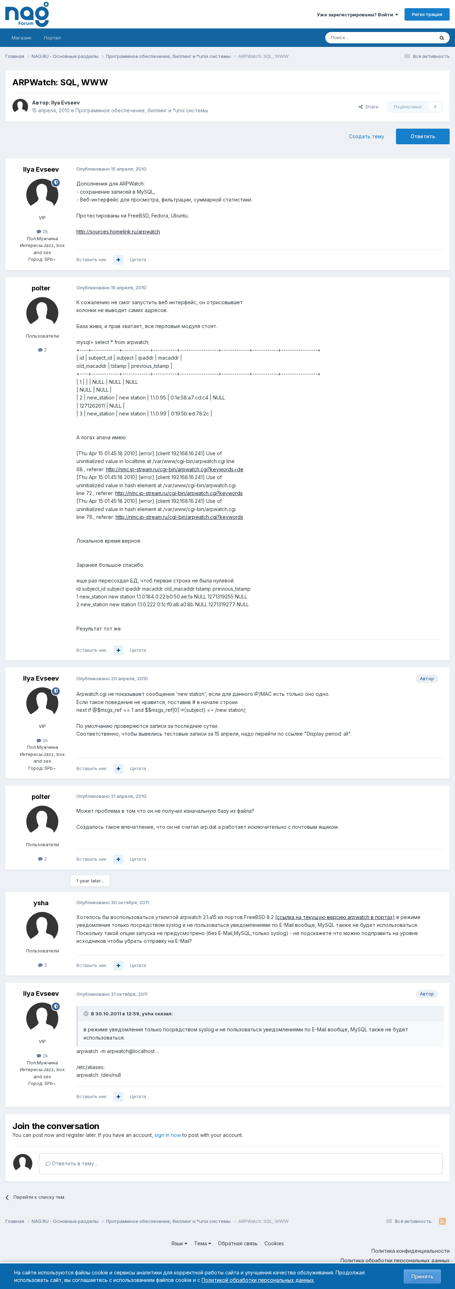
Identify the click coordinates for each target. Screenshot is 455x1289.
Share (371, 106)
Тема (201, 1243)
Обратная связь (238, 1243)
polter (41, 288)
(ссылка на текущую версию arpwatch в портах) (335, 917)
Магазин (21, 38)
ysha (41, 903)
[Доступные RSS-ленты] (442, 1221)
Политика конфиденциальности (410, 1251)
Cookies (274, 1243)
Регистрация (427, 14)
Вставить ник (91, 259)
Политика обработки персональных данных (395, 1260)
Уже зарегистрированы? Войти (356, 14)
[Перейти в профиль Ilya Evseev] (20, 106)
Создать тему (366, 136)
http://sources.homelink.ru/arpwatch (118, 232)
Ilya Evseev (65, 103)
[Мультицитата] (118, 260)
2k (44, 231)
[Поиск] (442, 37)
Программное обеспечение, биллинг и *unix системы (141, 110)
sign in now (168, 1135)
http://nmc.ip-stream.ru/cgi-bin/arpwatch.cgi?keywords (179, 493)
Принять (422, 1276)
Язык (177, 1243)
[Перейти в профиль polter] (42, 313)
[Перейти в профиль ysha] (42, 928)
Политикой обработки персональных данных (258, 1280)
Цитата (138, 259)
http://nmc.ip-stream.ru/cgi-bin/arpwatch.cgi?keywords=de (174, 469)
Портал (52, 38)
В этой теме (411, 37)
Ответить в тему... (73, 1163)
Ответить (423, 136)
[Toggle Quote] (87, 1013)
